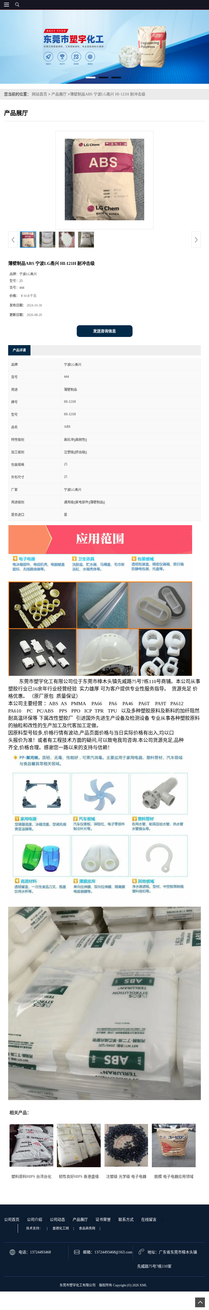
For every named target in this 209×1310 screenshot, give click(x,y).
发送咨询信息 (104, 331)
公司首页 (11, 1220)
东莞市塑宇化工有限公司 (78, 1285)
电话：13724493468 (35, 1252)
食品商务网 (87, 1228)
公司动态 (57, 1220)
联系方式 (126, 1220)
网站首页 (39, 94)
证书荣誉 (103, 1220)
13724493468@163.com (113, 1252)
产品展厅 (59, 94)
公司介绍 (34, 1220)
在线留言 (148, 1220)
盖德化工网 (61, 1228)
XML (143, 1285)
